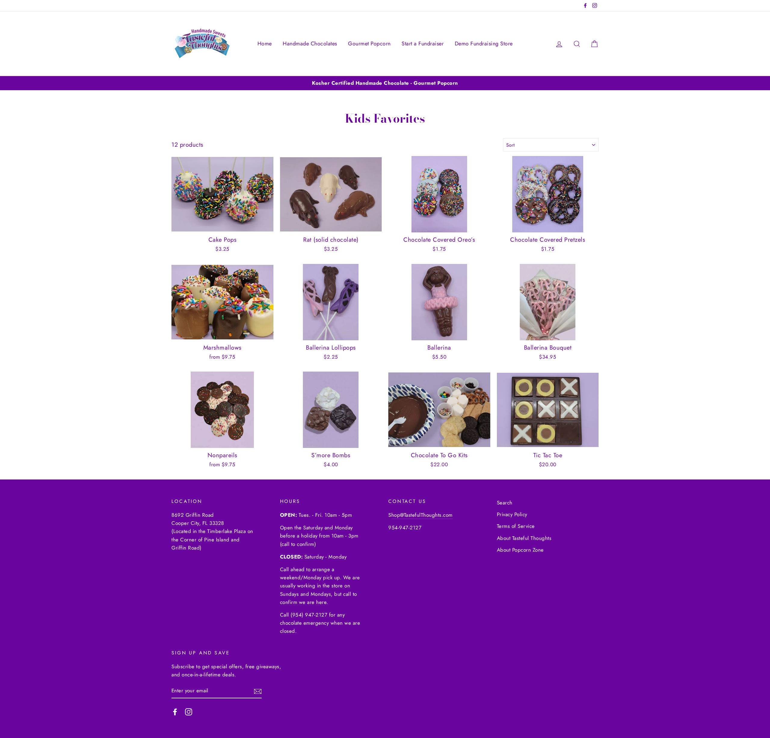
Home (264, 43)
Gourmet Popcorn (369, 43)
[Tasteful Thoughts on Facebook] (175, 711)
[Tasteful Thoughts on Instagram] (188, 711)
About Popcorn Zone (520, 549)
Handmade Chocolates (310, 43)
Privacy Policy (512, 514)
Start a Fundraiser (423, 43)
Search (505, 502)
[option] (385, 83)
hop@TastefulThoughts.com (422, 515)
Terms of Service (516, 526)
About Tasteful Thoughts (524, 538)
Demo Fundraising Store (484, 43)
